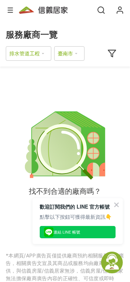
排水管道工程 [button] (24, 53)
